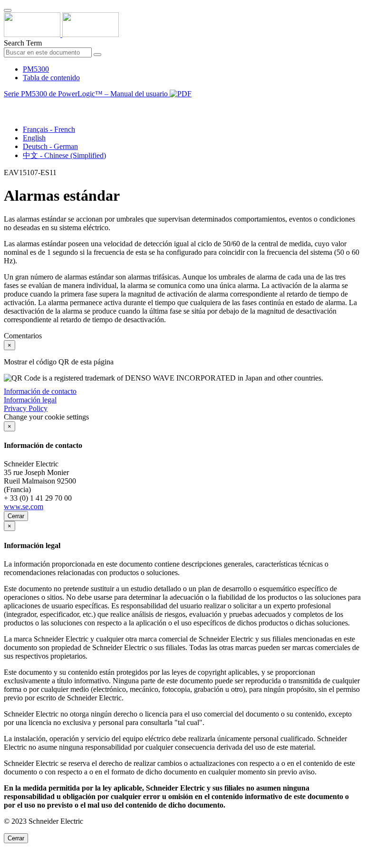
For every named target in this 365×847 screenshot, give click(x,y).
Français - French (49, 129)
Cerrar (16, 516)
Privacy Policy (26, 408)
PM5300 (36, 69)
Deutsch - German (50, 146)
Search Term (23, 43)
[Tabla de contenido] (7, 105)
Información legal (30, 400)
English (34, 138)
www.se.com (23, 507)
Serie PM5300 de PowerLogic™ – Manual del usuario (87, 94)
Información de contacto (40, 391)
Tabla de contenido (51, 78)
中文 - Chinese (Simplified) (64, 155)
